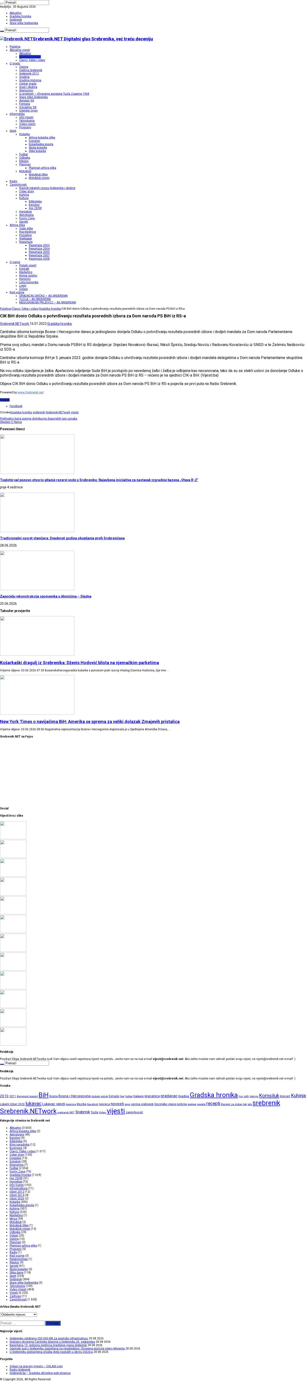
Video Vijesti (18, 1289)
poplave (192, 1104)
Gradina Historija (30, 80)
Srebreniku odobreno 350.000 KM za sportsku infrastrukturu (49, 1338)
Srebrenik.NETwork (15, 324)
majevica (71, 1104)
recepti (213, 1103)
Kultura (24, 198)
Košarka (24, 134)
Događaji (15, 1158)
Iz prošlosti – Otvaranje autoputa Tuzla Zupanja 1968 (54, 93)
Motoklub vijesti (39, 178)
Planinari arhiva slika (42, 168)
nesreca (104, 1104)
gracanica (152, 1096)
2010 (4, 1096)
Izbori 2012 (17, 1191)
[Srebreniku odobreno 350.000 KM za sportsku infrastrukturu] (13, 838)
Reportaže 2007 (39, 255)
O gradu (15, 63)
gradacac (168, 1095)
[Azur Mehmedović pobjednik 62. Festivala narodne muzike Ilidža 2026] (13, 932)
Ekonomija (17, 1165)
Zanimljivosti (18, 184)
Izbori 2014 (17, 1195)
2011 (12, 1096)
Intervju (254, 1096)
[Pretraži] (2, 3)
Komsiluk (269, 1095)
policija (182, 1104)
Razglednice (27, 231)
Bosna (53, 1096)
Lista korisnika (28, 282)
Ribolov (24, 161)
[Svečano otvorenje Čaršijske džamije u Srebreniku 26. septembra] (13, 857)
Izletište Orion (28, 110)
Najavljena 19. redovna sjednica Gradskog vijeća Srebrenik (48, 1345)
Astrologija (26, 215)
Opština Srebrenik (30, 70)
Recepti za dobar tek (234, 1104)
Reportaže (26, 242)
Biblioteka (35, 201)
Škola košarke (38, 147)
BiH (44, 1095)
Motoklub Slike (38, 174)
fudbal (129, 1096)
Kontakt (24, 269)
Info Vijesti (26, 117)
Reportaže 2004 (39, 248)
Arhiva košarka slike (42, 137)
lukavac (33, 1103)
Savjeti (23, 221)
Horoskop (25, 211)
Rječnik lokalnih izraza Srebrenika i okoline (47, 188)
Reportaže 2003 (39, 245)
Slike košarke (37, 151)
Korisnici (25, 279)
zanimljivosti (134, 1112)
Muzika (81, 1104)
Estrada (114, 1096)
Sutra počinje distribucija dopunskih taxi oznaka (38, 418)
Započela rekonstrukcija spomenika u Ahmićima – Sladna (45, 596)
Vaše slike (26, 228)
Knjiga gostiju (28, 275)
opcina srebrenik (142, 1104)
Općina (23, 67)
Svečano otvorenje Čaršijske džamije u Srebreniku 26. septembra (52, 1341)
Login (22, 285)
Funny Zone (27, 218)
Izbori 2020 (17, 1198)
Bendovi (34, 205)
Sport (13, 130)
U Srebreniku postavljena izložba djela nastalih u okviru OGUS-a (51, 1352)
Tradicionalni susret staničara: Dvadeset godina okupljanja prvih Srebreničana (62, 538)
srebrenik (39, 412)
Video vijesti (27, 124)
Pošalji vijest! (27, 265)
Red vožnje (17, 292)
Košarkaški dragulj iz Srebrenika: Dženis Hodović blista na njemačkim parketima (79, 662)
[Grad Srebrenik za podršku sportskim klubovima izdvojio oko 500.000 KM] (13, 988)
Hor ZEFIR (35, 208)
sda (250, 1104)
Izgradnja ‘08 (27, 107)
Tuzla (94, 1112)
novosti (117, 1103)
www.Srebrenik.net (31, 392)
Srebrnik (82, 1112)
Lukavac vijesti (53, 1104)
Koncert (285, 1096)
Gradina (24, 77)
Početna (15, 46)
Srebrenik (16, 19)
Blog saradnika (20, 1144)
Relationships (19, 1259)
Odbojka (24, 157)
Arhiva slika (17, 225)
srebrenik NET (66, 1112)
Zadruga (15, 1296)
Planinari (25, 164)
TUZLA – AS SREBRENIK (35, 299)
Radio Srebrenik (20, 1369)
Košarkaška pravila (41, 144)
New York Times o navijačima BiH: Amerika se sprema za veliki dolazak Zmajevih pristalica (90, 721)
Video (102, 1112)
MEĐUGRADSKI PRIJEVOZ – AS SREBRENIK (47, 302)
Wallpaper (25, 238)
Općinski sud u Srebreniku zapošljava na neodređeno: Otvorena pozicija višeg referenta (67, 1348)
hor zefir (244, 1096)
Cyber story (26, 191)
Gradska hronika (20, 16)
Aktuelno (15, 13)
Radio (13, 181)
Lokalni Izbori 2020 (12, 1104)
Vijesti (14, 1292)
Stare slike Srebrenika (24, 23)
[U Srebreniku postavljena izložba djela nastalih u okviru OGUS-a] (13, 913)
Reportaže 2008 (39, 258)
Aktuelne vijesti (20, 50)
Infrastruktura (19, 1188)
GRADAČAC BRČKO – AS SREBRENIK (43, 295)
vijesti (75, 412)
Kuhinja (24, 194)
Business (16, 1148)
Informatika (17, 114)
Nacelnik (92, 1104)
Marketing (25, 272)
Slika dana (16, 1272)
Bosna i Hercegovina (75, 1096)
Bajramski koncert (27, 1096)
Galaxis (138, 1096)
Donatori (34, 141)
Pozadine (25, 235)
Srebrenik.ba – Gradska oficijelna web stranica (40, 1373)
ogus (127, 1104)
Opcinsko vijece (165, 1104)
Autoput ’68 (26, 100)
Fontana (24, 104)
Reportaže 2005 (39, 252)
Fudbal (23, 154)
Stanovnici (26, 90)
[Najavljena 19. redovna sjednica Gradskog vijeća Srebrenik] (13, 875)
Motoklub (25, 171)
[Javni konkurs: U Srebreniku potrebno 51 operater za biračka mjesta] (13, 1007)
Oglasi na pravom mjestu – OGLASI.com (36, 1366)
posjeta (201, 1104)
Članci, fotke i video (32, 60)
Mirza (13, 1218)
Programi (25, 127)
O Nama (11, 422)
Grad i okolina (28, 87)
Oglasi (23, 289)
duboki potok (99, 1096)
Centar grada (27, 83)
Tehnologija (27, 120)
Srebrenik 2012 (29, 73)
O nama (15, 262)
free (122, 1096)
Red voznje (17, 1255)
